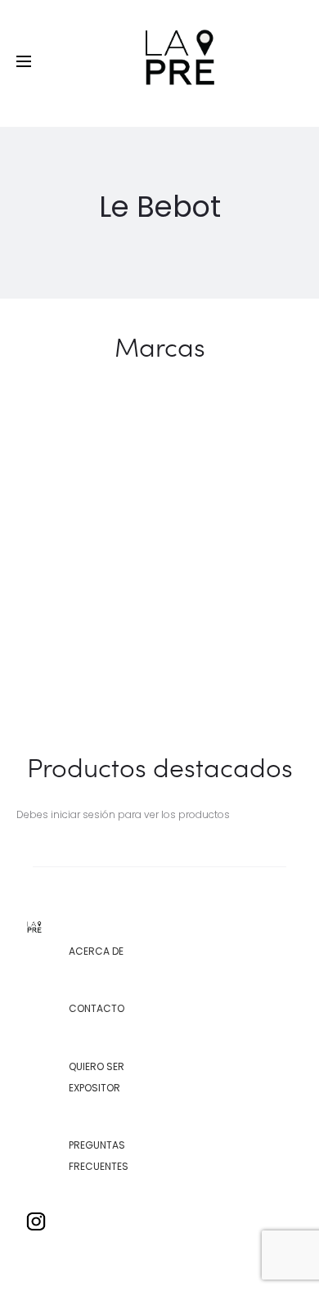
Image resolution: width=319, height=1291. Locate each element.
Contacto (96, 1008)
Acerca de (96, 951)
